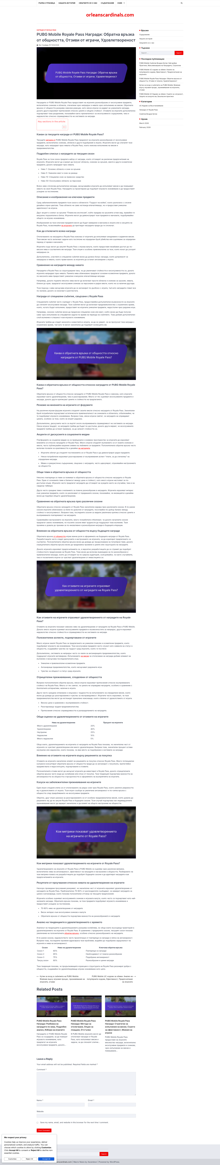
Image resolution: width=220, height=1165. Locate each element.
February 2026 (145, 127)
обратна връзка (71, 933)
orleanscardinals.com (110, 15)
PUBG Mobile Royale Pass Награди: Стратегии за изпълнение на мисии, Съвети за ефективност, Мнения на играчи (120, 1027)
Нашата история (67, 3)
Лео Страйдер (43, 45)
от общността (60, 536)
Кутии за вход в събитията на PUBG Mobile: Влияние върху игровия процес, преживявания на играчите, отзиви (159, 87)
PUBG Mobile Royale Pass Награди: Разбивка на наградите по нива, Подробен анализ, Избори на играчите (51, 1025)
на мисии (85, 656)
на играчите (66, 225)
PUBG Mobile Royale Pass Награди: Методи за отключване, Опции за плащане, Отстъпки (83, 1025)
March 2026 (144, 123)
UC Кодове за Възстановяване (151, 106)
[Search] (181, 3)
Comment (42, 1069)
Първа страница (46, 3)
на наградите (84, 448)
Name (40, 1100)
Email (91, 1100)
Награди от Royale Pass (46, 30)
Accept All (46, 1159)
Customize (12, 1159)
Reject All (29, 1159)
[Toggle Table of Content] (63, 127)
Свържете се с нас (88, 3)
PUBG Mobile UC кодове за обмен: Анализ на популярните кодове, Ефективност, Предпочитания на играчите (160, 71)
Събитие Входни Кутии (148, 114)
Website (40, 1111)
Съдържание (107, 3)
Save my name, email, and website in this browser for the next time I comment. (74, 1122)
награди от (50, 140)
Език (120, 3)
